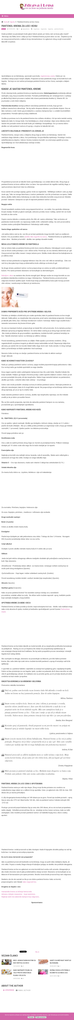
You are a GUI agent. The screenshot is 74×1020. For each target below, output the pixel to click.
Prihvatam (31, 1017)
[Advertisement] (36, 59)
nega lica (50, 29)
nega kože (44, 29)
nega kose (36, 29)
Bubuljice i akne (7, 275)
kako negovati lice (29, 882)
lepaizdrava (26, 29)
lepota (12, 22)
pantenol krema (58, 29)
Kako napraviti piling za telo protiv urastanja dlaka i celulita (22, 972)
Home (6, 22)
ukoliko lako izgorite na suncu (36, 237)
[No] (72, 1016)
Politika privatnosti (41, 1017)
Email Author (24, 990)
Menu (6, 16)
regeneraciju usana (47, 76)
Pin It (37, 952)
